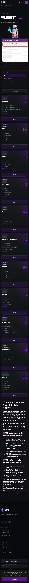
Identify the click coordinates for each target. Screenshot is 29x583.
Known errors (5, 544)
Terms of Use (5, 530)
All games (6, 13)
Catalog (5, 5)
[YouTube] (6, 522)
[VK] (9, 522)
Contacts (4, 542)
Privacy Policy (5, 532)
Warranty (4, 547)
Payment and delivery (7, 552)
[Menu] (3, 40)
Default (6, 75)
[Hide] (27, 40)
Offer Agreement (6, 535)
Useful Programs (6, 549)
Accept (14, 579)
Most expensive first (9, 81)
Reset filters (14, 91)
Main (2, 5)
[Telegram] (2, 522)
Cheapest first (7, 78)
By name (6, 85)
